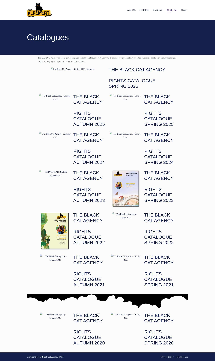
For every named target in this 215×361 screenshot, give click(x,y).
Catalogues (172, 9)
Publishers (144, 9)
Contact (184, 9)
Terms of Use (182, 356)
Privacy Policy (167, 356)
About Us (131, 9)
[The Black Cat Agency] (39, 9)
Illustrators (158, 9)
